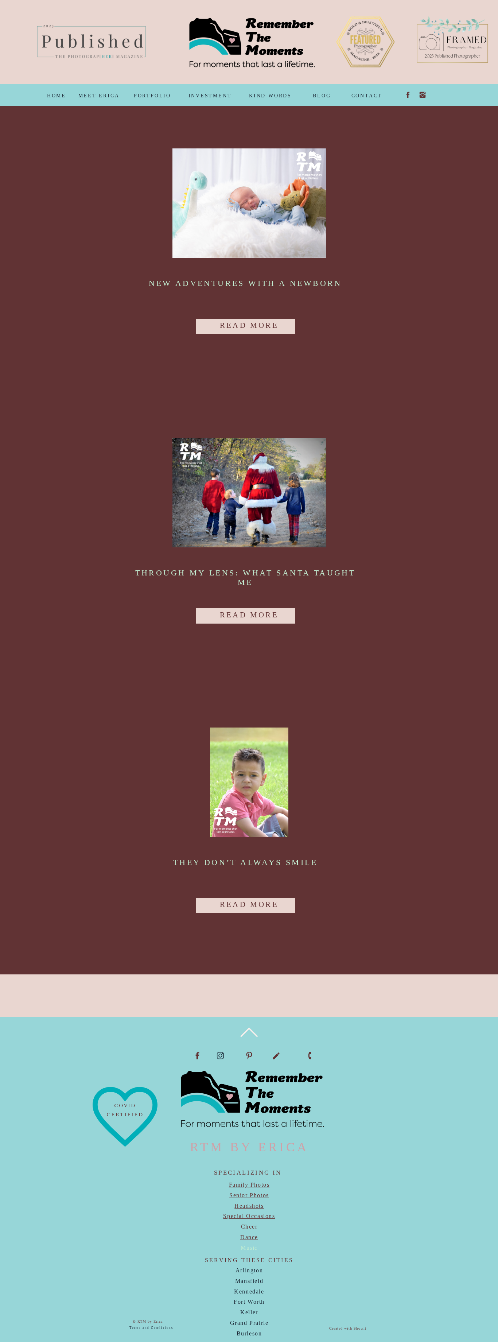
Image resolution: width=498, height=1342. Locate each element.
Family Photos (249, 1185)
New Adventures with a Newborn (245, 283)
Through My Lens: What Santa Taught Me (245, 577)
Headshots (249, 1206)
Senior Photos (249, 1195)
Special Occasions (249, 1216)
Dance (249, 1237)
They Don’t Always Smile (245, 862)
